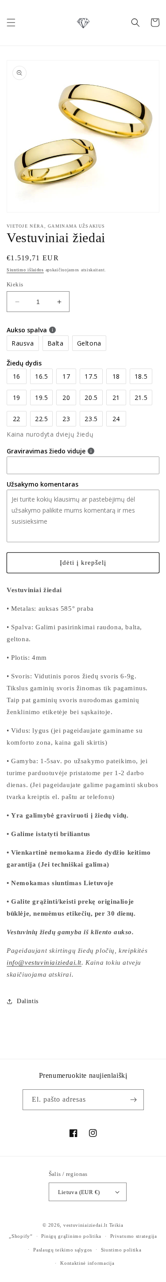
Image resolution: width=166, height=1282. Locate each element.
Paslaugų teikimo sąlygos (62, 1249)
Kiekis (15, 284)
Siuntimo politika (121, 1249)
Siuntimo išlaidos (25, 269)
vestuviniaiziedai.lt (85, 1225)
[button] (11, 22)
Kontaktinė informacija (87, 1263)
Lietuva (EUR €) (79, 1192)
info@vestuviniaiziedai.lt (44, 962)
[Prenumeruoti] (133, 1099)
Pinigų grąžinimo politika (71, 1236)
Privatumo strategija (133, 1236)
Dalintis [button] (28, 1001)
